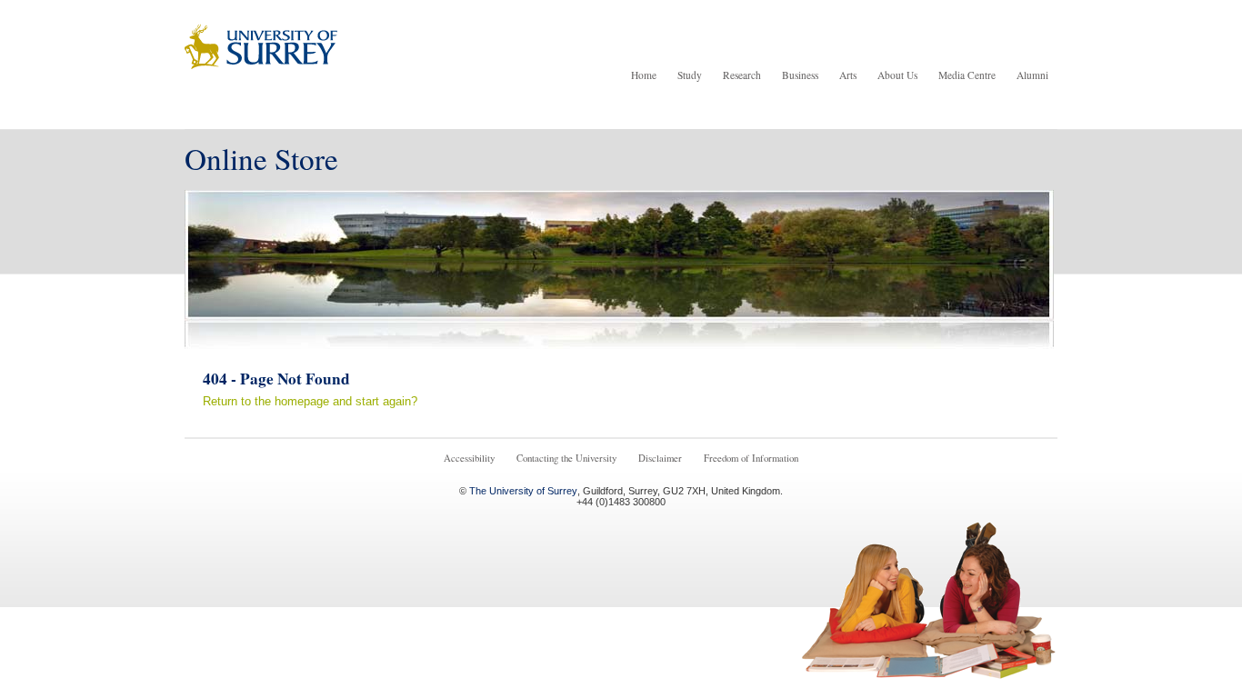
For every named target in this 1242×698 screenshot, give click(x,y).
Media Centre (967, 75)
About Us (897, 75)
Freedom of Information (751, 458)
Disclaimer (660, 458)
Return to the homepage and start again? (310, 401)
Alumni (1032, 75)
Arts (847, 75)
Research (742, 75)
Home (643, 75)
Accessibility (469, 458)
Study (689, 75)
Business (800, 75)
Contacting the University (566, 458)
